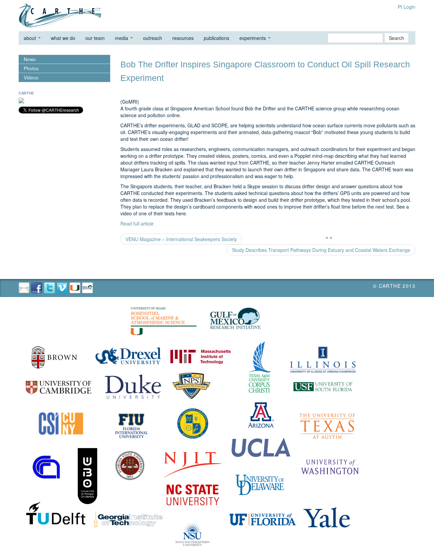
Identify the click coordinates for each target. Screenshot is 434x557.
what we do (63, 38)
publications (216, 38)
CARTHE (26, 93)
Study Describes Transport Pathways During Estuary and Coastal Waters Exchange (321, 250)
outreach (152, 38)
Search (396, 38)
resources (183, 38)
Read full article (137, 223)
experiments (253, 38)
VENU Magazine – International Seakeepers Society (181, 239)
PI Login (406, 6)
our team (95, 38)
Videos (31, 77)
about (30, 38)
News (30, 59)
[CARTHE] (21, 100)
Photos (31, 68)
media (122, 38)
